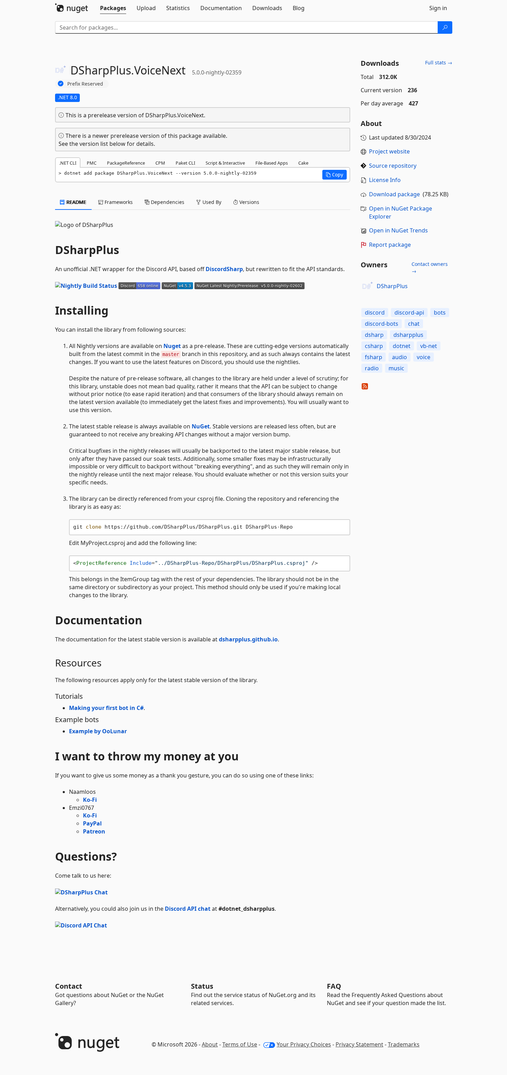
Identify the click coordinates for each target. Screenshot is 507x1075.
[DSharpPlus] (367, 286)
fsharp (373, 357)
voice (423, 357)
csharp (374, 346)
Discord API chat (187, 908)
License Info (385, 180)
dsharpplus (408, 335)
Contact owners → (430, 267)
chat (414, 323)
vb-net (428, 346)
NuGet (201, 426)
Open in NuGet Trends (398, 230)
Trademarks (404, 1044)
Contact (68, 986)
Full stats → (438, 62)
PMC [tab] (92, 163)
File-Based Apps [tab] (271, 163)
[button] (334, 175)
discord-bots (381, 323)
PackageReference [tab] (126, 163)
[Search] (445, 27)
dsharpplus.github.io (248, 639)
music (396, 368)
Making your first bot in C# (106, 708)
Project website (389, 151)
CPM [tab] (160, 163)
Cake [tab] (303, 163)
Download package (394, 194)
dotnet (401, 346)
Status (202, 986)
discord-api (409, 312)
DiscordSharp (224, 269)
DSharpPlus (392, 286)
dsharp (374, 335)
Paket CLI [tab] (185, 163)
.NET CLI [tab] (67, 163)
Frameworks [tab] (118, 202)
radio (372, 368)
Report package (390, 244)
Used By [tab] (211, 202)
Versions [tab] (248, 202)
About (210, 1044)
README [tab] (75, 202)
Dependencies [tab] (166, 202)
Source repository (392, 165)
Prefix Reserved (85, 83)
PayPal (92, 823)
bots (440, 312)
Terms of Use (239, 1044)
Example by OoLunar (98, 731)
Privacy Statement (359, 1044)
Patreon (94, 831)
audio (399, 357)
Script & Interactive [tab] (225, 163)
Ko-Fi (90, 800)
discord (375, 312)
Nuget (172, 346)
